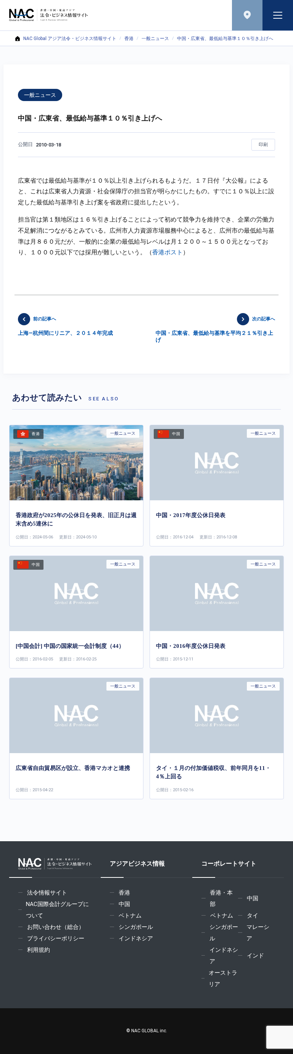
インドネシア (136, 938)
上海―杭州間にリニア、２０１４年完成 (65, 326)
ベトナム (130, 915)
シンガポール (136, 927)
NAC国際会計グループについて (57, 910)
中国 (124, 904)
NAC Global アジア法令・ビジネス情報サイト (69, 38)
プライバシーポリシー (55, 938)
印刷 (263, 144)
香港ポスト (167, 252)
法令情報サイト (47, 892)
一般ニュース (155, 38)
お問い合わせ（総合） (55, 927)
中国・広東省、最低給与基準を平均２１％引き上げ (215, 329)
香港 (129, 38)
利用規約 (38, 949)
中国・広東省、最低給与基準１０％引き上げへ (225, 38)
